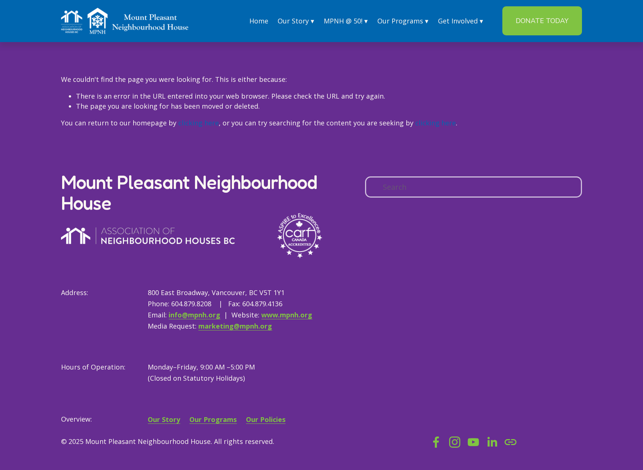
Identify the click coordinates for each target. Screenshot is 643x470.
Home (258, 20)
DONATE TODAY (542, 20)
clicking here (198, 122)
